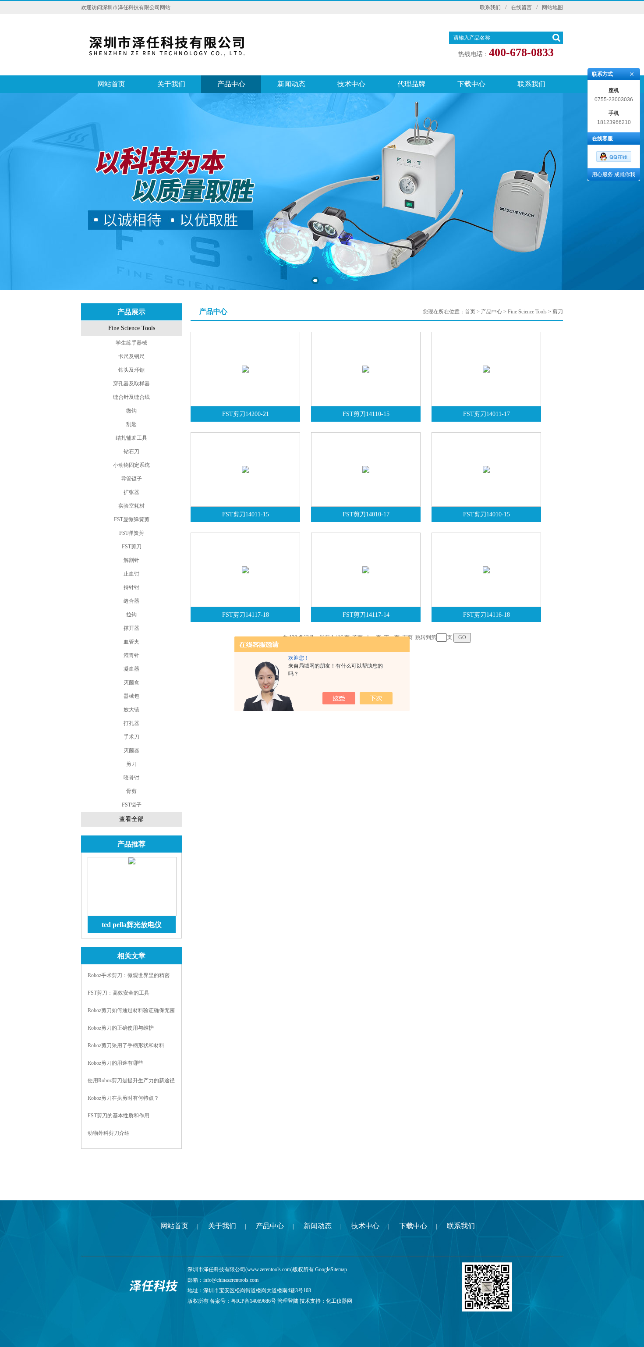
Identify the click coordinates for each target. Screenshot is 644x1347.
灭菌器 (131, 750)
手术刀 (131, 737)
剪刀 (131, 764)
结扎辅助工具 (131, 438)
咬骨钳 (131, 778)
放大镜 (131, 710)
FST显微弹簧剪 (131, 519)
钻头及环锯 (131, 370)
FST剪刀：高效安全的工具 (118, 993)
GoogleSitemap (331, 1269)
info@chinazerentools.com (230, 1280)
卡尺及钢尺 (131, 356)
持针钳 (131, 587)
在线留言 (521, 7)
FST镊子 (132, 805)
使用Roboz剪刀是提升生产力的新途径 (131, 1080)
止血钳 (131, 574)
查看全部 (131, 819)
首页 (470, 312)
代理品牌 (411, 84)
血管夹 (131, 642)
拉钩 (131, 614)
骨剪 (131, 791)
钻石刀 (131, 451)
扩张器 (131, 492)
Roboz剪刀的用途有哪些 (115, 1063)
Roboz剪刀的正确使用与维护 (121, 1028)
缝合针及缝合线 (131, 397)
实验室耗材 (131, 506)
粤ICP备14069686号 (253, 1301)
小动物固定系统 (131, 465)
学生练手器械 (131, 343)
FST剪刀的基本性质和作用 (118, 1115)
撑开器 (131, 628)
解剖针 (131, 560)
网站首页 (111, 84)
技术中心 (351, 84)
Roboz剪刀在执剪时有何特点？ (123, 1098)
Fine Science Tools (131, 328)
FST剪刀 (132, 547)
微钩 (131, 411)
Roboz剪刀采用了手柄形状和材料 (126, 1045)
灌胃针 (131, 655)
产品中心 (231, 84)
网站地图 (552, 7)
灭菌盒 (131, 682)
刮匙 (131, 424)
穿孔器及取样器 (131, 383)
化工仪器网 (339, 1301)
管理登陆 (287, 1301)
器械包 (131, 696)
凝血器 (131, 669)
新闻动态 (291, 84)
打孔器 (131, 723)
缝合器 (131, 601)
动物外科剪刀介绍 (109, 1133)
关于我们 (171, 84)
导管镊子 (131, 479)
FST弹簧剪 (131, 533)
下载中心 (471, 84)
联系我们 (490, 7)
